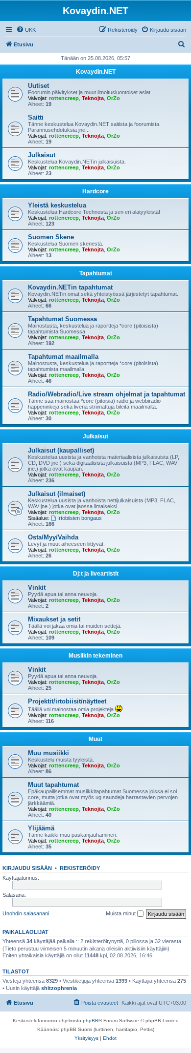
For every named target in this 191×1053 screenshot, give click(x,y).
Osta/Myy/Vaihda (53, 537)
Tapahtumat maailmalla (63, 356)
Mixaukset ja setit (54, 619)
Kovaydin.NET (96, 71)
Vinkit (37, 587)
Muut (95, 739)
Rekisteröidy (80, 868)
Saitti (36, 117)
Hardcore (95, 191)
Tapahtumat (95, 273)
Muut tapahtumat (53, 784)
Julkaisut (41, 155)
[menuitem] (26, 30)
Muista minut (121, 913)
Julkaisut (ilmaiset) (56, 493)
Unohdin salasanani (25, 913)
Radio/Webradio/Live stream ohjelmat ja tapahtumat (106, 394)
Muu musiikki (48, 753)
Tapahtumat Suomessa (62, 319)
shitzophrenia (59, 988)
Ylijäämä (41, 828)
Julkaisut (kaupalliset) (61, 450)
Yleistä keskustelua (57, 205)
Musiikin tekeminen (95, 655)
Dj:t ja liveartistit (96, 573)
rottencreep (64, 98)
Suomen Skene (51, 237)
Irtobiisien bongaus (79, 518)
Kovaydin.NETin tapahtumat (70, 287)
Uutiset (38, 85)
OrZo (113, 98)
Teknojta (93, 98)
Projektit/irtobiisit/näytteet (67, 701)
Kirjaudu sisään (27, 868)
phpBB (90, 1020)
